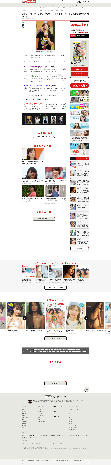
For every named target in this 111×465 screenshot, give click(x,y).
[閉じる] (88, 462)
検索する (76, 1)
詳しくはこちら (25, 463)
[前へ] (24, 120)
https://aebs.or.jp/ (37, 402)
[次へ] (64, 120)
